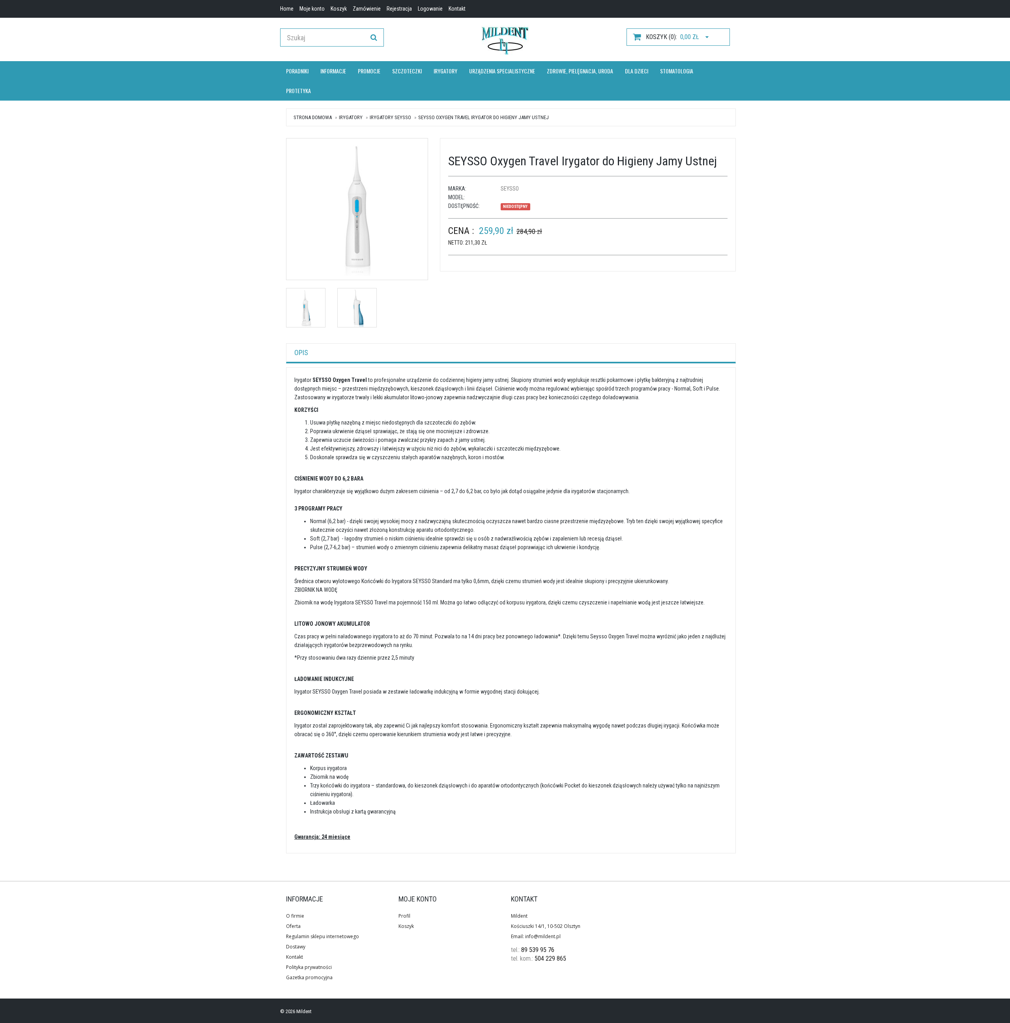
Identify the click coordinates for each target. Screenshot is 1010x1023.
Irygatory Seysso (390, 117)
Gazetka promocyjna (309, 977)
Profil (404, 916)
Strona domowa (313, 117)
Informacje (333, 71)
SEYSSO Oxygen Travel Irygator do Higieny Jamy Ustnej (483, 117)
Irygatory (445, 71)
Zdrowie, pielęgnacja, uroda (580, 71)
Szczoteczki (407, 71)
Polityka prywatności (309, 967)
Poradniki (297, 71)
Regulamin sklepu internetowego (322, 936)
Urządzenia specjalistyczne (502, 71)
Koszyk (406, 926)
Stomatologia (676, 71)
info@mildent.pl (543, 936)
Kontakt (294, 957)
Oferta (293, 926)
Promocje (369, 71)
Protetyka (298, 90)
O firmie (295, 916)
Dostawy (295, 946)
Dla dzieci (636, 71)
